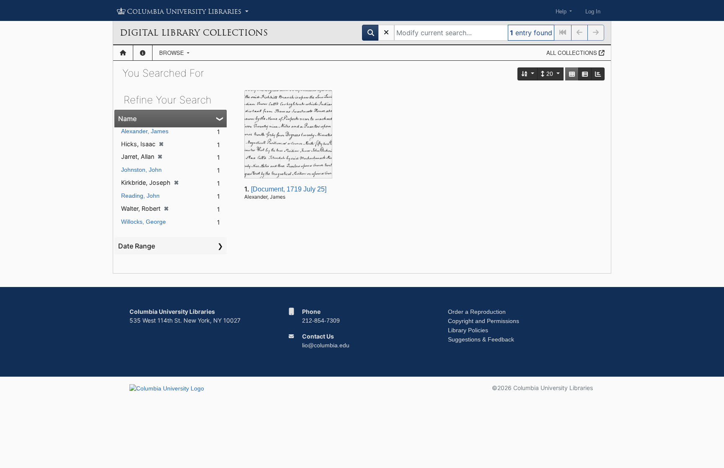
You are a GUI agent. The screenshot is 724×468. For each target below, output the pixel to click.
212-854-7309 (321, 320)
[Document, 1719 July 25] (288, 189)
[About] (142, 52)
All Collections (572, 53)
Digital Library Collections (194, 33)
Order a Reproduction (477, 311)
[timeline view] (598, 73)
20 (550, 73)
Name (127, 118)
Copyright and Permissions (483, 321)
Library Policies (468, 330)
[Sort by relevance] (527, 73)
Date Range (136, 246)
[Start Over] (386, 33)
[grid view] (572, 73)
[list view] (585, 73)
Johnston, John (141, 169)
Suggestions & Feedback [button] (481, 339)
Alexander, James (144, 131)
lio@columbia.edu (325, 345)
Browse (172, 53)
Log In (592, 11)
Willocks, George (143, 221)
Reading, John (140, 195)
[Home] (123, 52)
